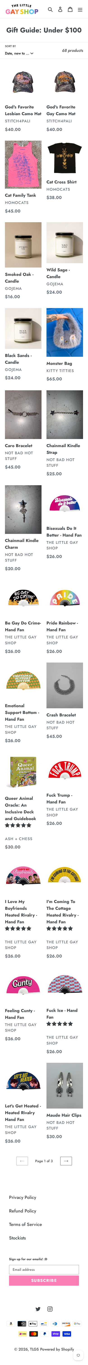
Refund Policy (22, 1211)
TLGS (34, 1349)
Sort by (10, 46)
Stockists (17, 1238)
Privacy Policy (22, 1197)
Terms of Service (25, 1224)
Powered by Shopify (57, 1349)
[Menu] (80, 9)
